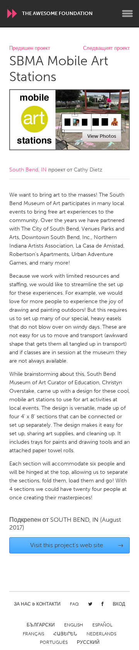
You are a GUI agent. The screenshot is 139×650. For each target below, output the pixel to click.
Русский (88, 642)
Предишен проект (29, 48)
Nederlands (101, 633)
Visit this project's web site (77, 545)
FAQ (74, 604)
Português (54, 642)
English (73, 625)
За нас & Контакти (37, 604)
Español (102, 625)
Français (33, 633)
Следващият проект (106, 48)
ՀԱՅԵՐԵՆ (65, 633)
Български (41, 625)
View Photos (101, 136)
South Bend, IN (28, 169)
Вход (119, 604)
